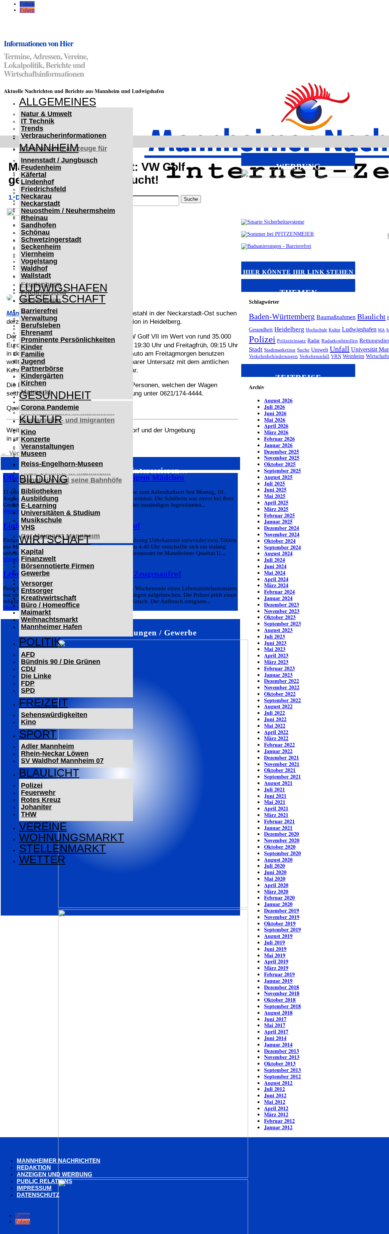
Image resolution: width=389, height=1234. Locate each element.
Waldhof (34, 268)
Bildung (43, 479)
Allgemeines (57, 102)
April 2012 (276, 1108)
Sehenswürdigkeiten (54, 715)
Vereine (43, 826)
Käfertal (33, 174)
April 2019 (276, 961)
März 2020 (276, 891)
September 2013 (282, 1070)
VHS (28, 527)
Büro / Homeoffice (50, 605)
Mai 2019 (274, 955)
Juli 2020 (274, 866)
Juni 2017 (275, 1019)
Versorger (37, 583)
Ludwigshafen (63, 288)
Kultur (40, 419)
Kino (28, 432)
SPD (28, 690)
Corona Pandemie (50, 407)
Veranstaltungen (47, 446)
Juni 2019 (275, 949)
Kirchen (33, 383)
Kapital (32, 551)
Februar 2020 (279, 897)
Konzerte (35, 439)
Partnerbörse (42, 368)
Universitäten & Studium (60, 513)
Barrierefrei (39, 311)
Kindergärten (42, 376)
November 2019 (281, 917)
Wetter (42, 859)
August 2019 (278, 936)
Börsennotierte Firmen (57, 566)
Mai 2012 (274, 1102)
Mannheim (49, 148)
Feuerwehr (38, 792)
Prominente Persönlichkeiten (68, 340)
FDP (28, 683)
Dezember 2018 (281, 987)
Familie (32, 354)
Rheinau (34, 218)
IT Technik (37, 121)
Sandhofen (38, 225)
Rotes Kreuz (41, 800)
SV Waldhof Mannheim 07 (62, 760)
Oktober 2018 (280, 1000)
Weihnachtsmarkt (49, 619)
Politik (40, 642)
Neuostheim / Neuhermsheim (68, 210)
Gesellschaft (62, 299)
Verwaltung (39, 318)
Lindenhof (37, 182)
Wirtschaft (55, 539)
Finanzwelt (38, 559)
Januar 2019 (278, 981)
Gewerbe (35, 573)
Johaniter (36, 807)
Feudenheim (41, 167)
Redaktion (34, 1167)
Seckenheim (41, 247)
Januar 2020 (278, 904)
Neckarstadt (40, 203)
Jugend (33, 361)
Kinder (32, 347)
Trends (32, 128)
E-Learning (39, 505)
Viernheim (37, 254)
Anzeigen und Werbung (54, 1174)
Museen (33, 453)
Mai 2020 (274, 879)
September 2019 (282, 929)
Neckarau (36, 196)
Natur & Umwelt (46, 114)
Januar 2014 (278, 1044)
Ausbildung (40, 498)
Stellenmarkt (62, 848)
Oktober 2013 (280, 1063)
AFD (28, 654)
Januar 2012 (278, 1127)
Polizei (32, 785)
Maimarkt (36, 612)
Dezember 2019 (281, 910)
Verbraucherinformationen (63, 135)
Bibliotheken (41, 491)
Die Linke (36, 676)
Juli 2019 (274, 942)
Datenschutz (38, 1194)
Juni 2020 (275, 872)
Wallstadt (36, 275)
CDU (28, 669)
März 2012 (276, 1114)
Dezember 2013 (281, 1051)
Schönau (35, 232)
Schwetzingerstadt (51, 239)
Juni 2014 (275, 1038)
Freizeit (43, 703)
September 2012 (282, 1076)
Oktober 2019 (280, 923)
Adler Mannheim (47, 746)
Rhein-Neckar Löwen (55, 753)
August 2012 (278, 1083)
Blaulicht (49, 773)
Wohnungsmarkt (71, 837)
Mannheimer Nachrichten (58, 1160)
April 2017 (276, 1031)
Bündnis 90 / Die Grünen (60, 661)
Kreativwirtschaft (48, 598)
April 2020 (276, 885)
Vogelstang (39, 261)
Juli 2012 (274, 1089)
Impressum (34, 1188)
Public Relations (44, 1181)
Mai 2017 (274, 1025)
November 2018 (281, 993)
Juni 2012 (275, 1095)
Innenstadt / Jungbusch (59, 160)
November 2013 (281, 1057)
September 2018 (282, 1006)
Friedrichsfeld (43, 189)
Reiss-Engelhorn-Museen (62, 464)
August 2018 (278, 1013)
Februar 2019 (279, 974)
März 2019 (276, 968)
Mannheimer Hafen (51, 626)
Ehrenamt (36, 332)
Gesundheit (55, 395)
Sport (38, 734)
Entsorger (37, 590)
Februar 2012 (279, 1121)
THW (28, 814)
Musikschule (41, 520)
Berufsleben (40, 325)
